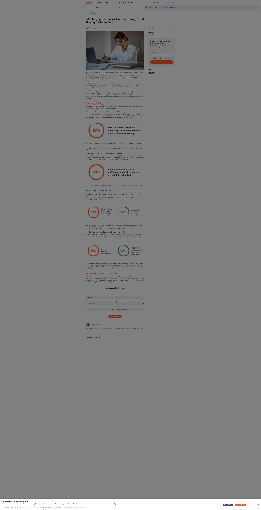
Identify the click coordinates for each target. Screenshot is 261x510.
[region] (130, 504)
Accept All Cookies (240, 505)
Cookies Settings (228, 505)
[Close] (258, 504)
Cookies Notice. (87, 507)
